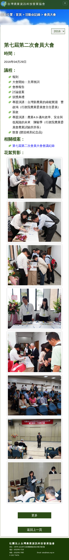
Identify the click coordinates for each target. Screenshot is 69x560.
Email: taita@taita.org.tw (45, 552)
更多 (34, 515)
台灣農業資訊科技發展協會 (26, 4)
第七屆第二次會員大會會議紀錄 (33, 145)
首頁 (19, 14)
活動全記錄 (32, 14)
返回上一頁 (34, 529)
